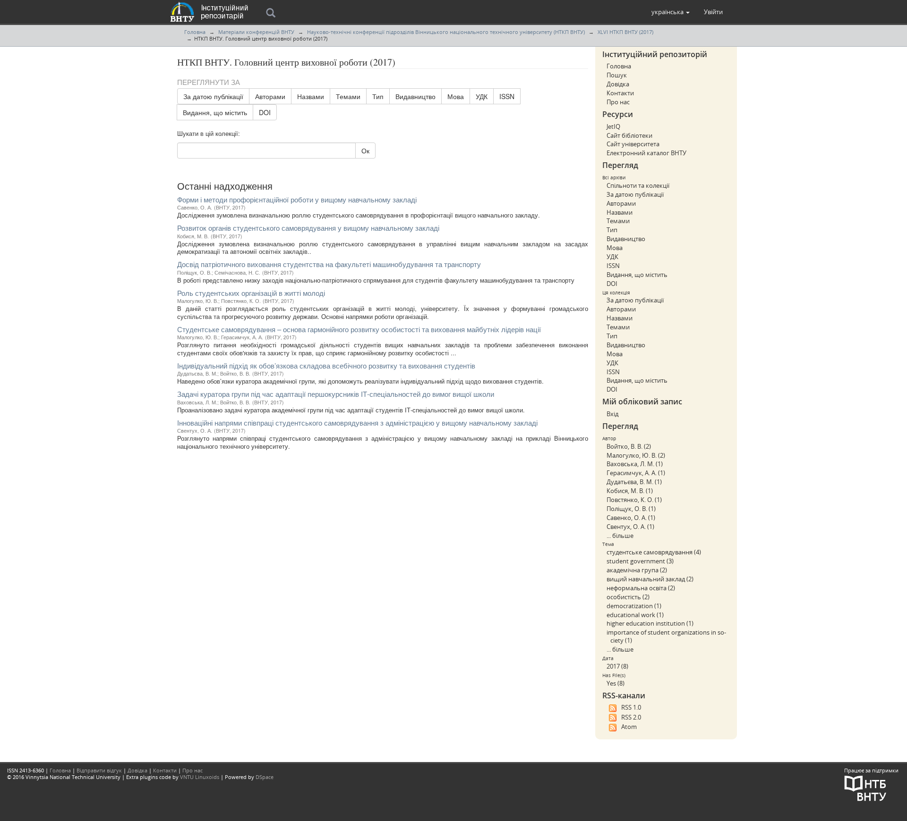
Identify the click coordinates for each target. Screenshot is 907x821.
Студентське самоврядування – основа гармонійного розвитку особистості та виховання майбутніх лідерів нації (359, 329)
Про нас (618, 102)
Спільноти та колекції (638, 185)
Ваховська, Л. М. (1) (635, 464)
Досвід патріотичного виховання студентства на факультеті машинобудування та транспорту (329, 264)
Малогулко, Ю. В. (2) (636, 455)
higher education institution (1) (650, 623)
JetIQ (613, 126)
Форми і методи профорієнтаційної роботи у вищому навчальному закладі (297, 199)
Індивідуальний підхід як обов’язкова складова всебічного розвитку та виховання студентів (326, 365)
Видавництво (415, 96)
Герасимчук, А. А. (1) (636, 473)
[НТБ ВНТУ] (865, 787)
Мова (455, 96)
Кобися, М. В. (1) (630, 490)
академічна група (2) (637, 570)
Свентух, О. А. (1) (630, 526)
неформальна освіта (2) (641, 588)
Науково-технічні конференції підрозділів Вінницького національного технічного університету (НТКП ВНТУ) (446, 31)
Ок (365, 150)
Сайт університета (633, 144)
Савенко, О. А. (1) (631, 517)
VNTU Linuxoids (199, 776)
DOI (265, 112)
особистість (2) (628, 597)
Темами (348, 96)
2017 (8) (617, 666)
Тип (378, 96)
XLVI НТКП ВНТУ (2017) (625, 31)
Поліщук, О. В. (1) (631, 508)
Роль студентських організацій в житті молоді (251, 293)
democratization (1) (634, 606)
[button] (670, 12)
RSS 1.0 (631, 707)
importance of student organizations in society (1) (666, 636)
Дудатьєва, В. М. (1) (634, 482)
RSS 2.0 (631, 717)
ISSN (506, 96)
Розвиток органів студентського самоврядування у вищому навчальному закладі (308, 228)
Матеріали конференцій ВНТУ (256, 31)
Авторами (270, 96)
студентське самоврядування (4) (654, 552)
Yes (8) (616, 683)
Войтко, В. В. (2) (629, 446)
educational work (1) (635, 615)
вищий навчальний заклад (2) (650, 579)
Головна (194, 31)
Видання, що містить (215, 112)
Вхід (612, 414)
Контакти (620, 93)
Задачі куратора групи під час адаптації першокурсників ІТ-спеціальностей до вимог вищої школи (335, 394)
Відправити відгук (99, 770)
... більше (620, 535)
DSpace (265, 776)
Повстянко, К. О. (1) (634, 499)
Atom (629, 726)
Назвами (310, 96)
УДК (482, 96)
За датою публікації (213, 96)
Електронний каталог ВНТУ (646, 153)
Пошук (617, 75)
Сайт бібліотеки (629, 135)
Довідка (618, 84)
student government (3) (640, 561)
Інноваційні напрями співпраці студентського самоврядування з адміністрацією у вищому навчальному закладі (357, 422)
